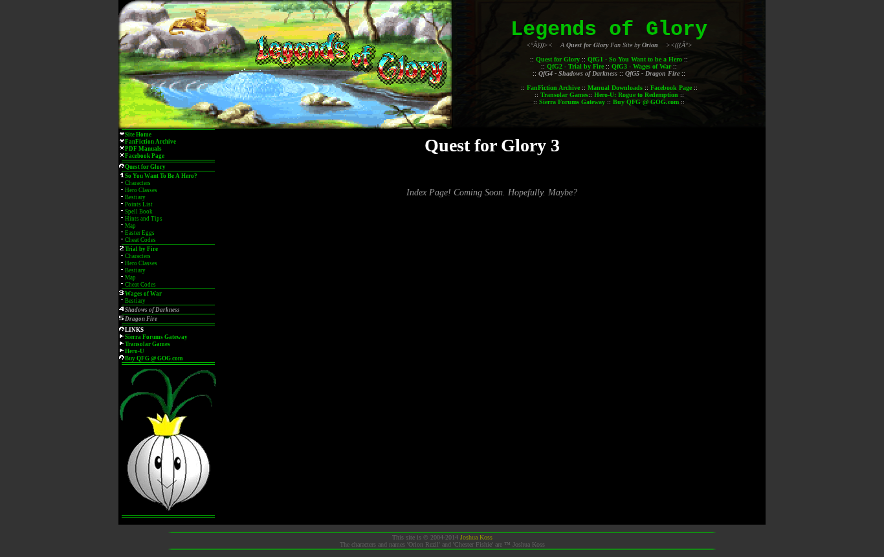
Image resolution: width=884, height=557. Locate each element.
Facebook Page (671, 87)
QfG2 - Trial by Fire (575, 66)
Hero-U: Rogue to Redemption (636, 94)
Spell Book (139, 211)
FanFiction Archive (553, 87)
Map (130, 226)
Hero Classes (141, 190)
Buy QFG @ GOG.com (646, 101)
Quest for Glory (558, 59)
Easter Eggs (140, 233)
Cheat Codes (140, 240)
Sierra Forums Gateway (572, 101)
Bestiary (135, 197)
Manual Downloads (615, 87)
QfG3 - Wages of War (641, 66)
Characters (138, 183)
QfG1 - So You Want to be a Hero (635, 59)
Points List (139, 204)
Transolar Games (564, 94)
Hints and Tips (143, 218)
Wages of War (143, 293)
